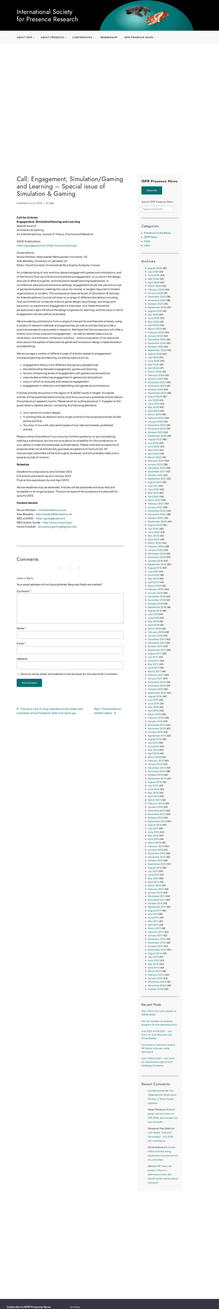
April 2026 (153, 282)
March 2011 (154, 928)
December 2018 (156, 596)
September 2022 (157, 435)
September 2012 (157, 864)
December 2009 (157, 981)
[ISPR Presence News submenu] (154, 37)
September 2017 (157, 650)
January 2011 (155, 935)
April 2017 (153, 667)
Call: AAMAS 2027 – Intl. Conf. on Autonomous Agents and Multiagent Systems (158, 1062)
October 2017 (155, 646)
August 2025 (155, 311)
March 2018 (154, 628)
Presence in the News (157, 232)
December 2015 (156, 725)
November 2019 (156, 557)
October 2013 (155, 817)
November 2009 (157, 985)
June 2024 (153, 360)
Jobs (147, 245)
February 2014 (156, 803)
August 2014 (155, 782)
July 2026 (153, 271)
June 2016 (153, 703)
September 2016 (157, 692)
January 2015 (155, 764)
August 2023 (155, 396)
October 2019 (155, 560)
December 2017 (156, 639)
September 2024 (157, 350)
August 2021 (155, 482)
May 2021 (153, 492)
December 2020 (157, 510)
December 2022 (157, 425)
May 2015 (153, 749)
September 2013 (157, 821)
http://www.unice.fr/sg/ (62, 245)
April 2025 (153, 325)
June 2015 (153, 746)
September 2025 (157, 307)
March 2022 (154, 457)
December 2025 (157, 296)
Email (21, 643)
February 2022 (156, 460)
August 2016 (155, 696)
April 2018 (153, 624)
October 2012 (155, 860)
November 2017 (156, 642)
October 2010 (155, 946)
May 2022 (153, 450)
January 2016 (155, 721)
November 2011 (156, 899)
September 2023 (157, 393)
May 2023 (153, 407)
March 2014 (154, 800)
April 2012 (153, 881)
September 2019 (157, 564)
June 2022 (153, 446)
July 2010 (153, 956)
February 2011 (155, 932)
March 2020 (154, 543)
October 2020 (155, 518)
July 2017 (153, 657)
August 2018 (155, 610)
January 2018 (155, 635)
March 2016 (154, 714)
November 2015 (156, 728)
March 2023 (154, 414)
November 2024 (157, 343)
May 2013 (153, 835)
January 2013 (155, 849)
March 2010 (154, 971)
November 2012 (156, 857)
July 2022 (153, 443)
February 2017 (156, 675)
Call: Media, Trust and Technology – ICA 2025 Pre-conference (160, 1136)
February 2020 (156, 546)
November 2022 (157, 428)
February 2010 (156, 974)
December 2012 (156, 853)
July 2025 (153, 314)
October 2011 (155, 903)
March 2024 (154, 371)
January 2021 (155, 507)
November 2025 (157, 300)
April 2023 (153, 410)
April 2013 (153, 839)
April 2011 (153, 924)
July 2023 (153, 400)
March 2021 (154, 500)
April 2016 (153, 710)
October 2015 (155, 732)
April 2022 (153, 453)
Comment (24, 591)
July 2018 (153, 614)
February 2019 (156, 589)
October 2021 (155, 475)
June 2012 (153, 874)
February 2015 (156, 760)
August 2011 (154, 910)
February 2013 (156, 846)
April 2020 (153, 539)
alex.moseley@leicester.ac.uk (54, 514)
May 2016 (153, 707)
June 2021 (153, 489)
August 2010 (155, 953)
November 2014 (156, 771)
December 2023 (157, 382)
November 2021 (156, 471)
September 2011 (157, 906)
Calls (51, 203)
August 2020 (155, 525)
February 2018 (156, 632)
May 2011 (153, 921)
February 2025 (156, 332)
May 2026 (153, 278)
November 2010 (157, 942)
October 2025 (155, 303)
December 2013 (156, 810)
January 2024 (155, 378)
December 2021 (156, 468)
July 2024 (153, 357)
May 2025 (153, 321)
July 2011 (153, 914)
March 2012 (154, 885)
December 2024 (157, 339)
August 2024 (155, 353)
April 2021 (153, 496)
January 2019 (155, 593)
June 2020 (154, 532)
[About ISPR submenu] (33, 37)
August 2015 (155, 739)
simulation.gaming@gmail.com (57, 526)
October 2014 (155, 774)
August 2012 (155, 867)
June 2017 (153, 660)
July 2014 (153, 785)
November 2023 (157, 385)
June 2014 (153, 789)
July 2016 (153, 699)
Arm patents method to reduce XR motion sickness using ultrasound (158, 1048)
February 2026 (156, 289)
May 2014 (153, 792)
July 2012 (153, 871)
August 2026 (155, 268)
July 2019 (153, 571)
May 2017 (153, 664)
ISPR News (150, 237)
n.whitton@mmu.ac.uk (52, 510)
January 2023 (155, 421)
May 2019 (153, 578)
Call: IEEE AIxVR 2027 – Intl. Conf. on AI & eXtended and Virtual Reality (156, 1035)
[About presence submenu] (65, 37)
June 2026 (154, 275)
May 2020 (153, 535)
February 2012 (156, 889)
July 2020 (153, 528)
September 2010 (157, 949)
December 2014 (156, 767)
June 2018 (153, 617)
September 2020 (157, 521)
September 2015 (157, 735)
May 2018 (153, 621)
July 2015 (153, 742)
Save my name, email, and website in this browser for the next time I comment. (69, 674)
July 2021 (153, 485)
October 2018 (155, 603)
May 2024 (153, 364)
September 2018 (157, 607)
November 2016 (156, 685)
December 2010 (157, 939)
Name (21, 628)
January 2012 (155, 892)
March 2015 (154, 757)
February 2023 (156, 418)
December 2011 (156, 896)
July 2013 (153, 828)
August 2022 (155, 439)
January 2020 (155, 550)
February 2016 (156, 717)
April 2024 (153, 368)
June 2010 (153, 960)
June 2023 (153, 403)
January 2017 (155, 678)
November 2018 (156, 600)
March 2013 (154, 842)
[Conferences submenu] (93, 37)
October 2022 (155, 432)
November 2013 (156, 814)
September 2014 (157, 778)
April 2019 (153, 582)
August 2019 (155, 567)
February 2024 (156, 375)
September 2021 (157, 478)
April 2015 (153, 753)
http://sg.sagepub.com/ (31, 245)
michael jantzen (156, 1090)
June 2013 (153, 832)
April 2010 (153, 967)
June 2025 (153, 318)
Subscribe (152, 190)
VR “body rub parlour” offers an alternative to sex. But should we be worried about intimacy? (163, 1174)
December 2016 (156, 682)
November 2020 (157, 514)
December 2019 (156, 553)
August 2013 (155, 824)
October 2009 (156, 989)
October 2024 (155, 346)
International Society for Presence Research (47, 15)
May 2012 (153, 878)
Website (22, 658)
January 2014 (155, 807)
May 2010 (153, 964)
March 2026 (154, 285)
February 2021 (156, 503)
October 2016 (155, 689)
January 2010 (155, 978)
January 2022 (155, 464)
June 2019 (153, 575)
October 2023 (155, 389)
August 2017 (155, 653)
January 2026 (155, 293)
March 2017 (154, 671)
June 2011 (153, 917)
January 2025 (155, 336)
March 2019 (154, 585)
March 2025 (154, 328)
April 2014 (153, 796)
